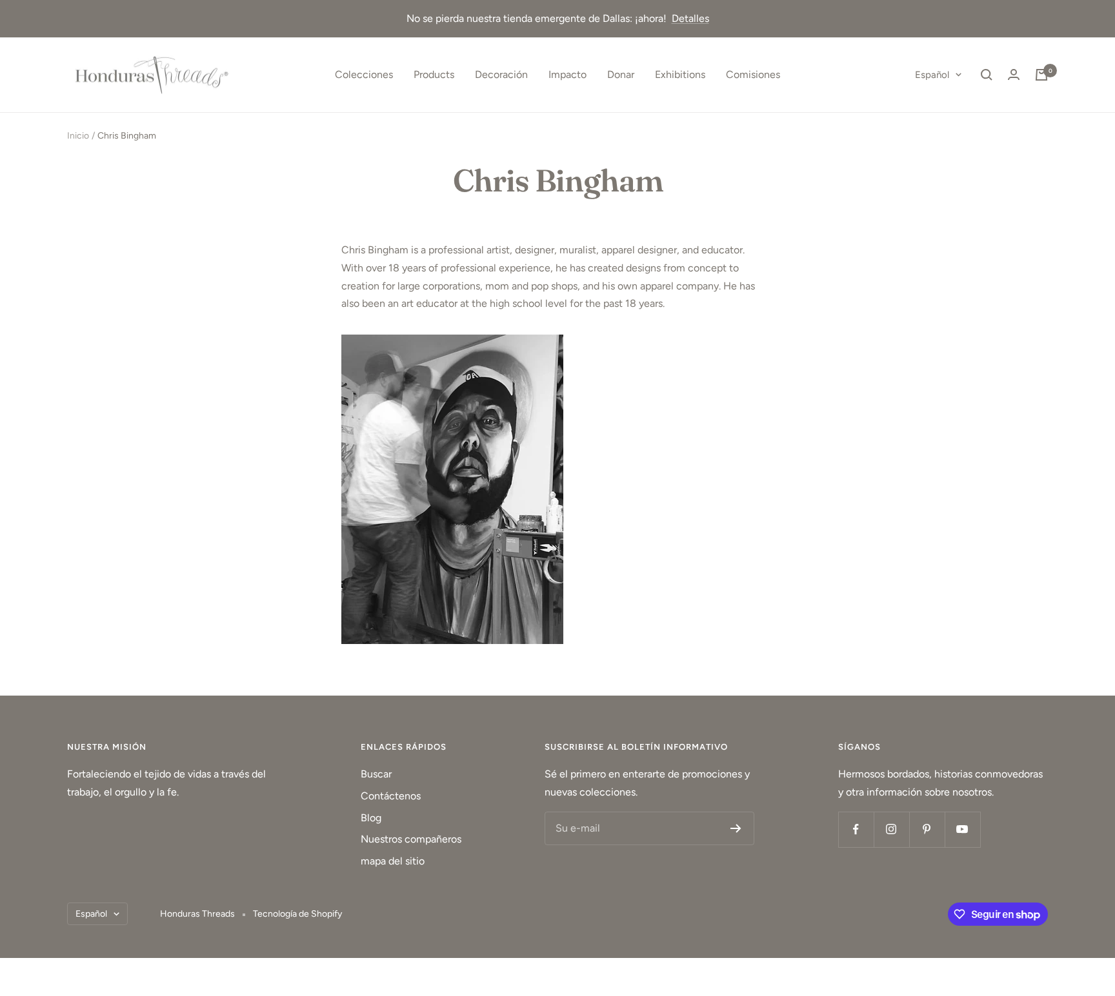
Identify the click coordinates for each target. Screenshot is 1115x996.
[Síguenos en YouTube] (962, 829)
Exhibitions (680, 74)
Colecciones (364, 74)
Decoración (501, 74)
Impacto (567, 74)
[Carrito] (1041, 75)
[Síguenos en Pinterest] (927, 829)
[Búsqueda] (986, 75)
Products (434, 74)
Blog (371, 818)
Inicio (78, 135)
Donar (620, 74)
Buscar (376, 774)
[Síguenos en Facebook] (856, 829)
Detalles (690, 18)
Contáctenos (391, 796)
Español (932, 75)
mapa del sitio (393, 861)
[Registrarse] (735, 828)
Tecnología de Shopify (297, 913)
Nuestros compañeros (411, 839)
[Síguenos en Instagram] (891, 829)
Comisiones (753, 74)
